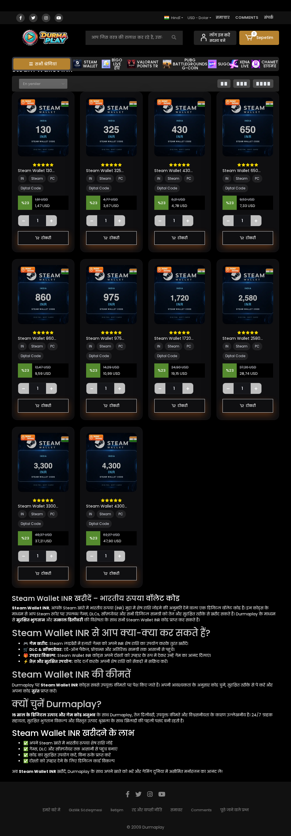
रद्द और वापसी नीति (147, 810)
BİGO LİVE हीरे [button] (117, 64)
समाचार (223, 17)
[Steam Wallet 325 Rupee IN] (111, 127)
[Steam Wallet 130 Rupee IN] (43, 127)
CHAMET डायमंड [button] (269, 64)
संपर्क (268, 17)
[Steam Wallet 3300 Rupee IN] (43, 462)
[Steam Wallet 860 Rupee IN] (43, 294)
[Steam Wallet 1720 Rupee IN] (179, 294)
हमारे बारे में (51, 810)
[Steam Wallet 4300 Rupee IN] (111, 462)
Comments (201, 810)
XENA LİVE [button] (245, 64)
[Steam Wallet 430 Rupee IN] (179, 127)
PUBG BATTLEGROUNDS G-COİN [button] (190, 64)
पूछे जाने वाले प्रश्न (234, 810)
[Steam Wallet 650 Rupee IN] (248, 127)
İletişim (117, 810)
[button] (259, 38)
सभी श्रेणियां (46, 64)
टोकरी (46, 237)
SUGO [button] (223, 64)
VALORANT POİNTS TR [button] (148, 64)
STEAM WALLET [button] (90, 64)
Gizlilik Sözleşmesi (85, 810)
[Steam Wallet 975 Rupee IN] (111, 294)
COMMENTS (246, 17)
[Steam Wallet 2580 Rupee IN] (248, 294)
